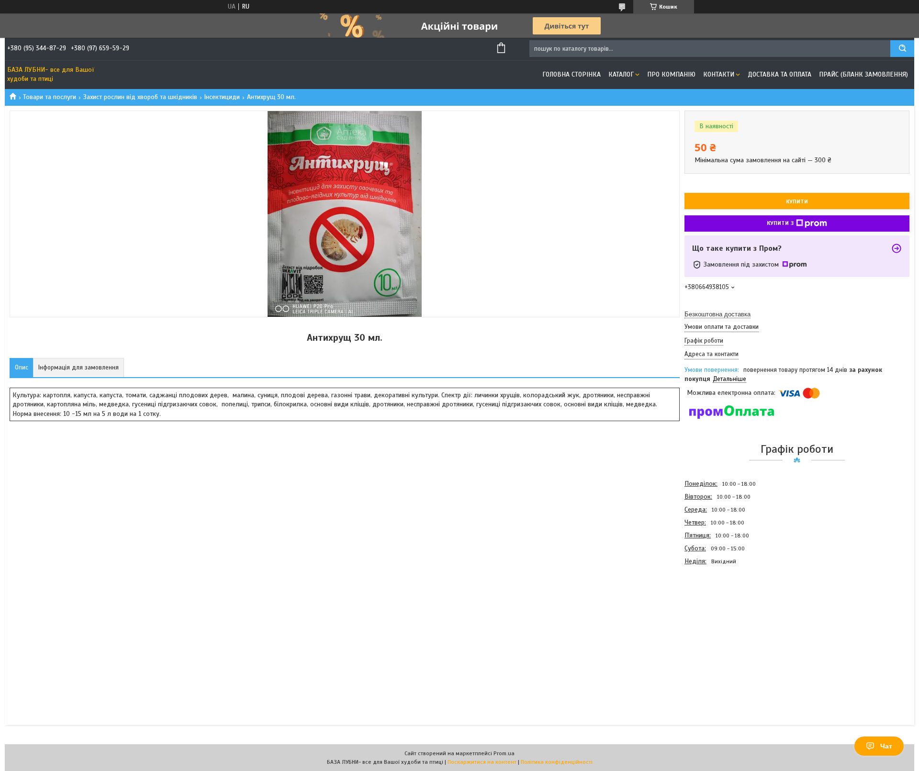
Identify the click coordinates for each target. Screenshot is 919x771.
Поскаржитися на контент (482, 762)
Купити (797, 201)
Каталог (621, 74)
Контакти (718, 74)
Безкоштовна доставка (717, 314)
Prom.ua (504, 753)
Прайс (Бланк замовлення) (863, 74)
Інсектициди (222, 97)
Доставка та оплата (779, 74)
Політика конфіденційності (557, 762)
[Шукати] (902, 48)
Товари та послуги (49, 97)
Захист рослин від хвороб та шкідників (140, 97)
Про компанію (671, 74)
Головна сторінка (571, 74)
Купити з (780, 223)
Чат (886, 746)
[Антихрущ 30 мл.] (718, 619)
